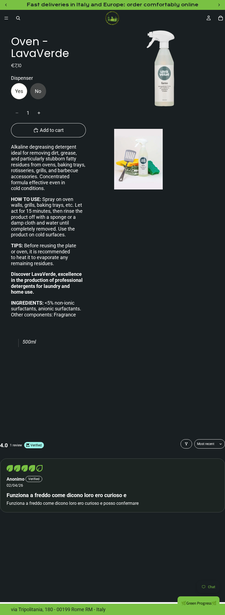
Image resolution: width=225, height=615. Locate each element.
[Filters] (186, 444)
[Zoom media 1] (164, 76)
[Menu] (6, 18)
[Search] (18, 18)
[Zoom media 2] (138, 159)
